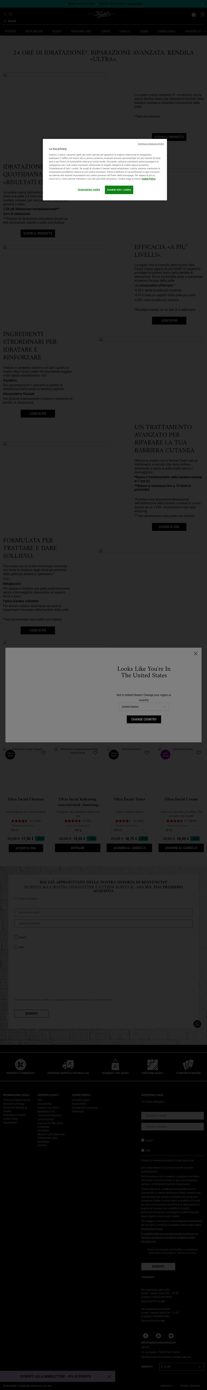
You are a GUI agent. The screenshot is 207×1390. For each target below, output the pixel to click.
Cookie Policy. (149, 178)
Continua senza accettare (151, 144)
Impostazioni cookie (89, 189)
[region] (105, 169)
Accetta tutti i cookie (119, 189)
